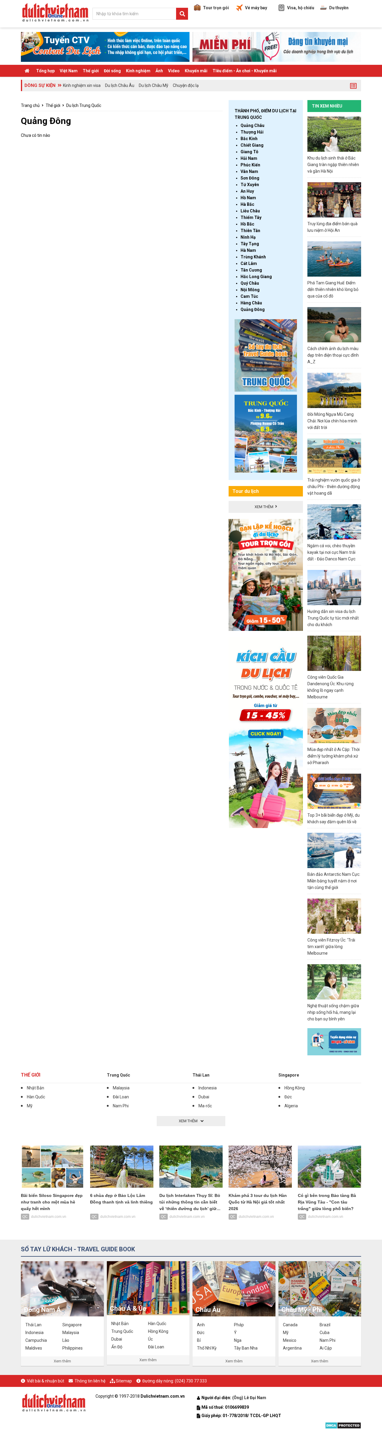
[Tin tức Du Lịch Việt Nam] (54, 1401)
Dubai (203, 1096)
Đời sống (112, 70)
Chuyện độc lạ (186, 85)
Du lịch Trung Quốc (83, 105)
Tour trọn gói (216, 7)
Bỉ (199, 1340)
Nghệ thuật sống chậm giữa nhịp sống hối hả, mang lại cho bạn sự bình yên (333, 1012)
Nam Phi (121, 1105)
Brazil (325, 1324)
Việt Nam (69, 70)
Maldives (33, 1348)
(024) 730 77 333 (191, 1381)
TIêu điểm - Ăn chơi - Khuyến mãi (244, 70)
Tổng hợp (45, 70)
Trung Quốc (118, 1075)
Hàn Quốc (36, 1096)
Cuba (324, 1332)
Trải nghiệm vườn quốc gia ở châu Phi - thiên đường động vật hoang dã (333, 487)
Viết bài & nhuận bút (45, 1381)
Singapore (288, 1075)
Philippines (72, 1348)
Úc (150, 1339)
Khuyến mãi (196, 70)
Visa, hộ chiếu (300, 7)
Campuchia (36, 1340)
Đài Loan (121, 1096)
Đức (288, 1096)
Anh (201, 1324)
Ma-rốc (205, 1105)
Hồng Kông (294, 1088)
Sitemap (124, 1381)
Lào (65, 1340)
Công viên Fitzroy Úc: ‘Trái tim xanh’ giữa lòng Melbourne (331, 947)
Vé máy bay (256, 7)
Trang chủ (30, 105)
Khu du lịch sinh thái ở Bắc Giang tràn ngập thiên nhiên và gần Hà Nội (333, 165)
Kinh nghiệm (138, 70)
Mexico (289, 1340)
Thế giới (91, 70)
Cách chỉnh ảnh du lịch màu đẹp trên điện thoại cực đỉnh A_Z (333, 355)
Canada (290, 1324)
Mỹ (30, 1105)
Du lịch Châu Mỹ (153, 85)
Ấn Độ (116, 1346)
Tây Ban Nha (246, 1348)
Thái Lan (201, 1075)
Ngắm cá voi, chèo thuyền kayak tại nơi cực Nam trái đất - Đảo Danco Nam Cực (331, 552)
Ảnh (159, 70)
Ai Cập (326, 1348)
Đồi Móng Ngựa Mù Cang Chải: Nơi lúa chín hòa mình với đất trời (332, 421)
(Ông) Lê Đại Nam (249, 1397)
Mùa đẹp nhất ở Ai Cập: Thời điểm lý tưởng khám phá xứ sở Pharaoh (333, 756)
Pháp (239, 1324)
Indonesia (207, 1088)
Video (174, 70)
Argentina (292, 1348)
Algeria (291, 1105)
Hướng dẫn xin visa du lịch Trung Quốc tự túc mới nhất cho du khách (333, 618)
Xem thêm (62, 1361)
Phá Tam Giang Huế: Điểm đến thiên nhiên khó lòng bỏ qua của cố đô (332, 289)
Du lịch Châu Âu (119, 85)
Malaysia (121, 1088)
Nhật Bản (35, 1088)
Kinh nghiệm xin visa (82, 85)
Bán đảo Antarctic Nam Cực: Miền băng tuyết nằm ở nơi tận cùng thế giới (333, 881)
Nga (237, 1340)
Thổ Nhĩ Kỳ (207, 1348)
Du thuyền (339, 7)
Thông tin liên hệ (90, 1381)
